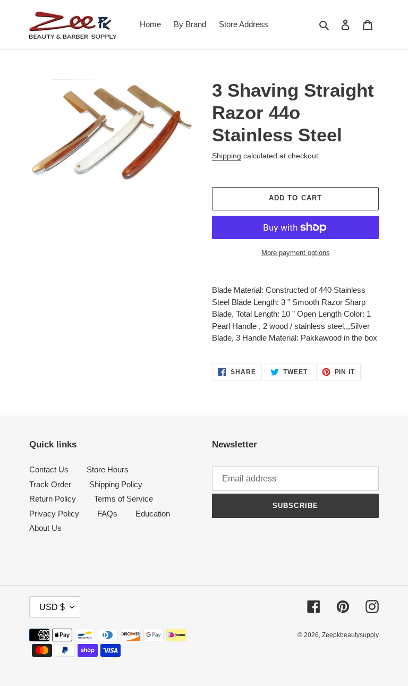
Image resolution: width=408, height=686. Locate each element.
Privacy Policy (54, 513)
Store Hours (108, 469)
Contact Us (49, 469)
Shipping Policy (115, 484)
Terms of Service (123, 498)
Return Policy (52, 498)
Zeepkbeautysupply (350, 635)
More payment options (295, 253)
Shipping (226, 155)
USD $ (52, 607)
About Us (45, 527)
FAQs (107, 513)
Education (152, 513)
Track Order (50, 484)
